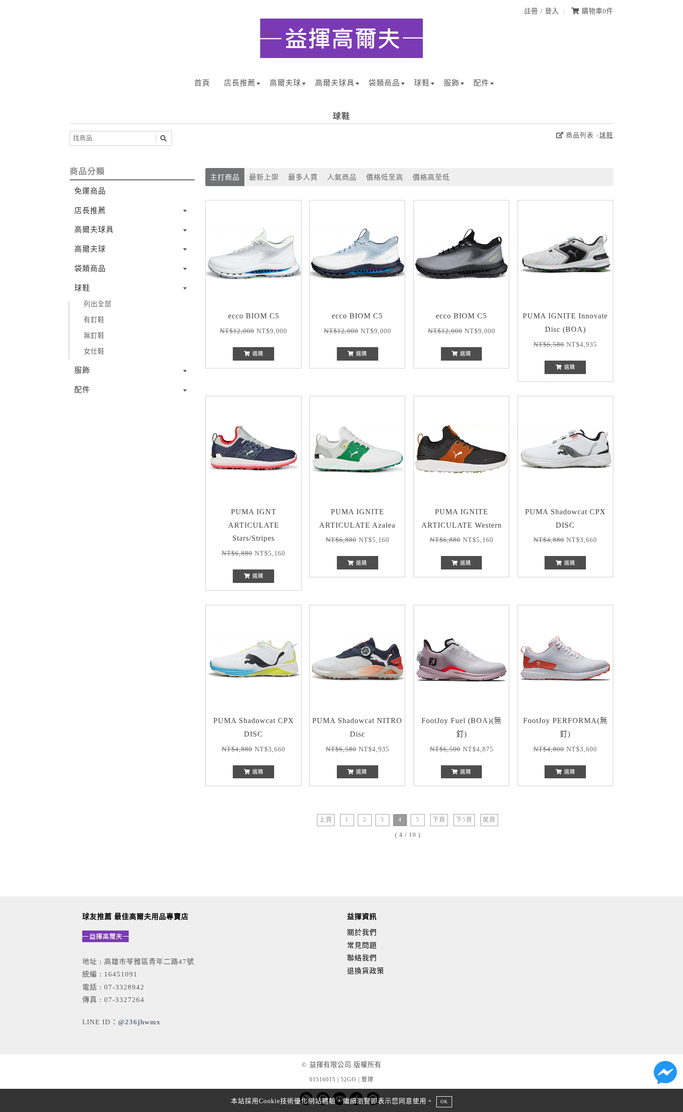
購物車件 (596, 11)
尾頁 (489, 819)
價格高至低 (431, 177)
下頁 (439, 819)
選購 (256, 353)
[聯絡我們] (665, 1075)
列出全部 (98, 304)
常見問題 (362, 945)
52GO (348, 1079)
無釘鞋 (94, 335)
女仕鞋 (94, 351)
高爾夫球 (285, 83)
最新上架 (264, 177)
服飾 (452, 83)
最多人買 (303, 177)
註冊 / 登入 (541, 11)
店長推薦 (240, 83)
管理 (367, 1079)
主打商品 (225, 177)
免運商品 (90, 191)
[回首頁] (341, 55)
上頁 (325, 819)
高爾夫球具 (335, 83)
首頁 (202, 83)
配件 (481, 83)
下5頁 (464, 819)
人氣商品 (342, 177)
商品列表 (579, 135)
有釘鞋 (94, 319)
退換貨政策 (365, 971)
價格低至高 (384, 177)
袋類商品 (384, 83)
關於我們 (362, 932)
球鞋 (422, 83)
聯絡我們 (362, 958)
